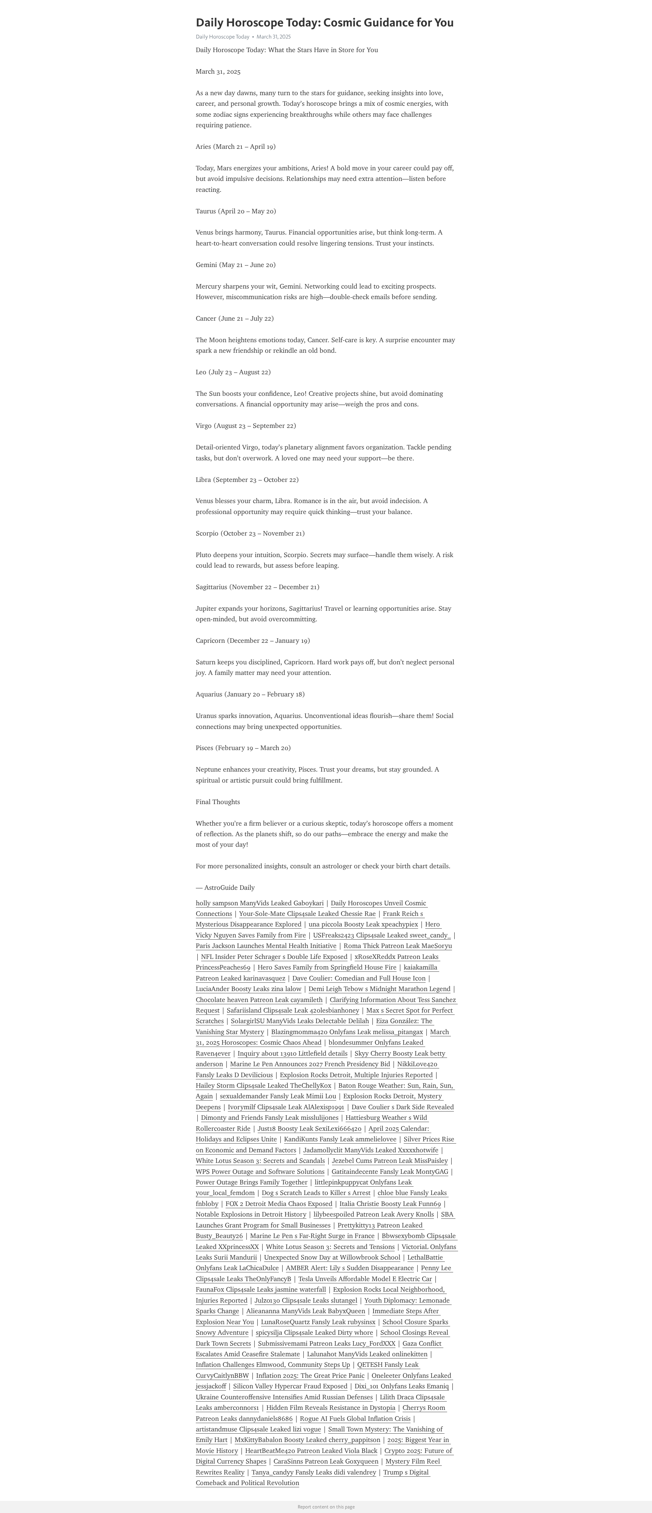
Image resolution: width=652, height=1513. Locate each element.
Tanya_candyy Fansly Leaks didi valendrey (314, 1472)
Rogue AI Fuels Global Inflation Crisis (355, 1418)
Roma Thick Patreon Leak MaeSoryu (398, 946)
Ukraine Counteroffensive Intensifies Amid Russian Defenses (284, 1397)
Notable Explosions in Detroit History (251, 1214)
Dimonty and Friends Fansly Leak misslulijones (269, 1117)
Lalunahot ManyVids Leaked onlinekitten (367, 1354)
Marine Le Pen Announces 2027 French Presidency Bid (310, 1064)
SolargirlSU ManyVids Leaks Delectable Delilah (300, 1021)
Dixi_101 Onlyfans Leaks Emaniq (402, 1386)
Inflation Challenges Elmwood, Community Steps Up (273, 1364)
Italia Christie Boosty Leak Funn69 (390, 1204)
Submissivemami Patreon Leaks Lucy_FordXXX (326, 1343)
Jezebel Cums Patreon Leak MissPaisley (390, 1160)
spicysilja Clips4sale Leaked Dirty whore (314, 1332)
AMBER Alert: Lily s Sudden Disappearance (350, 1268)
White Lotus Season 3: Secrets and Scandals (260, 1160)
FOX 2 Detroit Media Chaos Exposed (279, 1204)
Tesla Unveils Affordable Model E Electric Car (365, 1279)
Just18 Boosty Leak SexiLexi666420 (309, 1128)
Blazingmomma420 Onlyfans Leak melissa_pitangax (347, 1032)
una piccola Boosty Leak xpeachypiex (363, 924)
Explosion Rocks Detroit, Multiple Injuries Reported (356, 1075)
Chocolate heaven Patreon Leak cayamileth (259, 1000)
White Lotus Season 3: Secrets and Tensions (330, 1247)
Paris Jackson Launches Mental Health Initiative (266, 946)
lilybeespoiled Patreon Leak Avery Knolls (374, 1214)
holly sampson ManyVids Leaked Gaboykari (260, 903)
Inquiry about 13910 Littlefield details (293, 1053)
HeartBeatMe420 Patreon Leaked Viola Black (311, 1451)
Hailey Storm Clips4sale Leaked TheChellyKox (263, 1085)
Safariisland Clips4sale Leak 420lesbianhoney (293, 1010)
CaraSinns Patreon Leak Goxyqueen (326, 1461)
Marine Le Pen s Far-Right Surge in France (312, 1236)
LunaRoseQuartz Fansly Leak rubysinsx (318, 1322)
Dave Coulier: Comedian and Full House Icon (359, 978)
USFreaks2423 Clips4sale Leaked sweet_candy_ (382, 935)
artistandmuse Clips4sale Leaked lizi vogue (258, 1429)
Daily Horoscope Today (222, 36)
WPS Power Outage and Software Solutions (260, 1171)
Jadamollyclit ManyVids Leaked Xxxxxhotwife (370, 1150)
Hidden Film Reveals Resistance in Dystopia (330, 1407)
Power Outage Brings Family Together (252, 1182)
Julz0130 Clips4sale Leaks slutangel (306, 1300)
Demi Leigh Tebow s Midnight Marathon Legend (380, 989)
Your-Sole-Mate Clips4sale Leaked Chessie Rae (307, 913)
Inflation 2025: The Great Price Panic (310, 1375)
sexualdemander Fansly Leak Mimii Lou (278, 1096)
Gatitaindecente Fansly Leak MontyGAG (390, 1171)
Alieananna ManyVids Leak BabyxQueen (305, 1311)
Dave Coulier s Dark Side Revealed (403, 1107)
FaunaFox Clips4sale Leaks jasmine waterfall (261, 1289)
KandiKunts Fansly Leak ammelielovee (340, 1139)
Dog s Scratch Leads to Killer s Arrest (316, 1193)
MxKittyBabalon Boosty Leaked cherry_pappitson (307, 1440)
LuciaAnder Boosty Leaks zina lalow (248, 989)
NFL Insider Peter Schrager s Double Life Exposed (274, 957)
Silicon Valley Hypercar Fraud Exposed (290, 1386)
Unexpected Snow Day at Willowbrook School (332, 1257)
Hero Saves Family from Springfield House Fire (327, 967)
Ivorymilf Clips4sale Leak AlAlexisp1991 (286, 1107)
